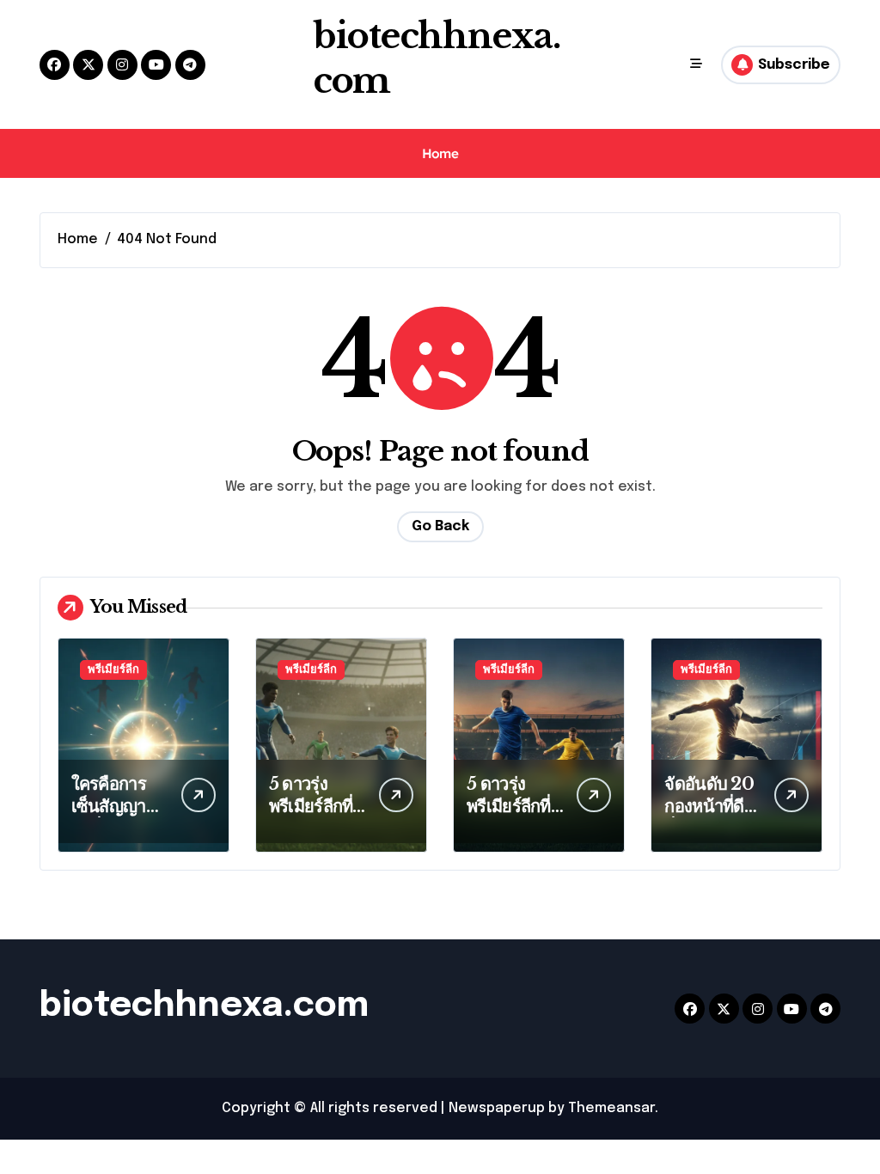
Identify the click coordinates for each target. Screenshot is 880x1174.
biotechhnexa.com (204, 1006)
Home (440, 153)
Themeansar (611, 1108)
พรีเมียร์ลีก (113, 670)
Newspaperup (497, 1108)
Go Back (440, 526)
